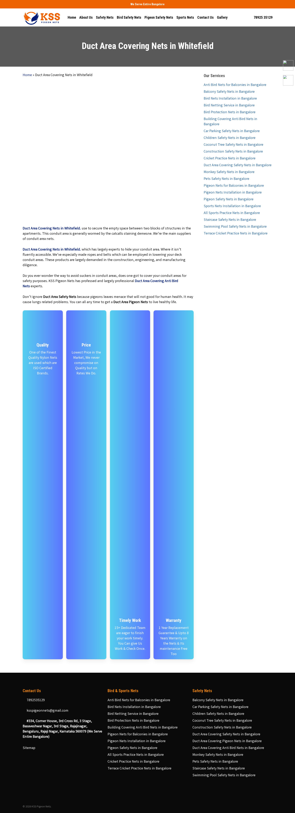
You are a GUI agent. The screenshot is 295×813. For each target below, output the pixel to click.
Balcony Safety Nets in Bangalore (229, 92)
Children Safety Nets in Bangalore (229, 138)
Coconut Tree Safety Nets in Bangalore (233, 145)
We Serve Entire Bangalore (147, 4)
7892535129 (35, 700)
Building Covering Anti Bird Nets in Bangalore (230, 122)
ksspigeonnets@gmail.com (47, 710)
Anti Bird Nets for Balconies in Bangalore (235, 85)
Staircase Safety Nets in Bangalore (230, 220)
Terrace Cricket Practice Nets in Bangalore (236, 233)
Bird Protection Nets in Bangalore (229, 112)
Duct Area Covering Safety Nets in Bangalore (238, 165)
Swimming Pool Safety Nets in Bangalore (235, 226)
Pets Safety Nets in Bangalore (226, 179)
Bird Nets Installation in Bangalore (230, 98)
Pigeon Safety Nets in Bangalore (228, 199)
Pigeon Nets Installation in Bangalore (233, 192)
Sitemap (29, 748)
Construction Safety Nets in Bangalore (233, 151)
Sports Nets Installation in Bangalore (232, 206)
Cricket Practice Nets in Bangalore (229, 158)
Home (27, 75)
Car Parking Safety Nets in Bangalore (232, 131)
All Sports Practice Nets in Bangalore (232, 213)
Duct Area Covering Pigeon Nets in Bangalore (227, 741)
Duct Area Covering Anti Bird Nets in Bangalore (228, 748)
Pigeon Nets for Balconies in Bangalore (234, 185)
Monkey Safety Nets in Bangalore (229, 172)
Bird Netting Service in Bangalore (229, 105)
